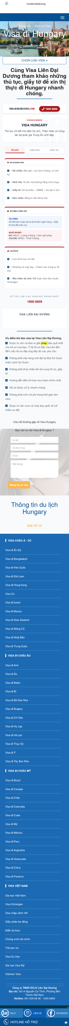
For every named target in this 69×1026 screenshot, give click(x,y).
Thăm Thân (34, 150)
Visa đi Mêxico (13, 832)
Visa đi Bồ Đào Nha (16, 700)
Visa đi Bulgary (14, 709)
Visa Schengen (14, 904)
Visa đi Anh (11, 665)
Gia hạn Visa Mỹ (15, 965)
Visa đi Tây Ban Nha (17, 761)
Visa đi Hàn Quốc (15, 567)
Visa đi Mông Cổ (14, 628)
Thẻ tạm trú (12, 948)
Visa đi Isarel (12, 602)
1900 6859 (51, 109)
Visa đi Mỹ (11, 824)
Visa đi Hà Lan (13, 735)
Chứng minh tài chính (17, 939)
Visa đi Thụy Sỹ (14, 743)
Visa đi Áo (11, 674)
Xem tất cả (34, 525)
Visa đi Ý (10, 752)
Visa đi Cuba (12, 815)
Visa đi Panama (14, 876)
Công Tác (54, 150)
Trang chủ (24, 26)
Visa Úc (10, 593)
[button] (34, 60)
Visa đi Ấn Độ (13, 550)
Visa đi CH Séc (14, 717)
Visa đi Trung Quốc (16, 646)
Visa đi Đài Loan (14, 576)
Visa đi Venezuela (15, 859)
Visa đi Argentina (15, 850)
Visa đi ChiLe (13, 867)
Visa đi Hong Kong (16, 585)
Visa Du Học (12, 956)
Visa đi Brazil (12, 780)
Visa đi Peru (12, 841)
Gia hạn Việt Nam (15, 895)
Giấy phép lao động (16, 921)
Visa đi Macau (13, 611)
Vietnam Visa (13, 974)
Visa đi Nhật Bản (15, 637)
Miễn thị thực (12, 930)
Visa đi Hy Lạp (13, 726)
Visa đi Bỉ (10, 691)
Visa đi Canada (14, 789)
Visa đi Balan (12, 682)
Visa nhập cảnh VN (16, 913)
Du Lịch (14, 150)
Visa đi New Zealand (17, 620)
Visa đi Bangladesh (16, 559)
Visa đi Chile (12, 797)
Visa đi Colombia (15, 806)
